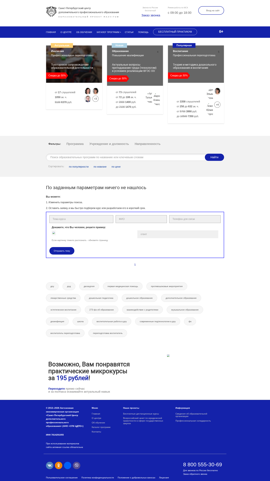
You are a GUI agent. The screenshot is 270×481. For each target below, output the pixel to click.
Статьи (129, 32)
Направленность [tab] (147, 144)
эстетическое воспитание (63, 309)
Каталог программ (108, 32)
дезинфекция (57, 321)
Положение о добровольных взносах (136, 477)
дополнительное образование (181, 298)
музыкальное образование (185, 309)
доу (52, 286)
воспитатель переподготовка (65, 333)
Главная (51, 32)
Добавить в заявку (63, 112)
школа (80, 321)
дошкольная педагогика (101, 298)
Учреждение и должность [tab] (109, 144)
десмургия (89, 286)
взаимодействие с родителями (142, 309)
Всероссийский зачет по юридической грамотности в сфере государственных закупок (143, 421)
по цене (116, 166)
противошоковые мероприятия (167, 286)
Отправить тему (62, 251)
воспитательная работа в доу (112, 321)
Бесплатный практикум (175, 31)
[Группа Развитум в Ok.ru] (58, 465)
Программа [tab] (75, 144)
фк (190, 321)
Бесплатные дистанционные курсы (141, 413)
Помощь (143, 32)
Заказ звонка (150, 15)
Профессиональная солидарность (193, 420)
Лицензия (164, 477)
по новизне (100, 166)
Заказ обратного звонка (195, 474)
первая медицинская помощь (123, 286)
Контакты (96, 431)
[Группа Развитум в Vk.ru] (49, 465)
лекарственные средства (63, 298)
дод (69, 286)
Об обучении (84, 32)
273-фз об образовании (101, 309)
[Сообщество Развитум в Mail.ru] (67, 465)
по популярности (79, 166)
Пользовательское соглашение (62, 477)
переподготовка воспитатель (107, 333)
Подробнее (88, 112)
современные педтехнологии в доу (158, 321)
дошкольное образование (139, 298)
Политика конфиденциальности (97, 477)
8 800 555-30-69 (202, 464)
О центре (66, 32)
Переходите (56, 388)
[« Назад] (128, 264)
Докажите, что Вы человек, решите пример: (79, 227)
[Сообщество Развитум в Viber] (76, 465)
